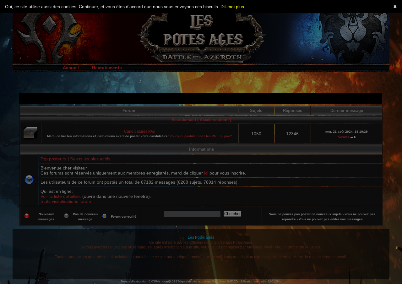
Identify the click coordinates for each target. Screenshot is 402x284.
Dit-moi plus (232, 6)
